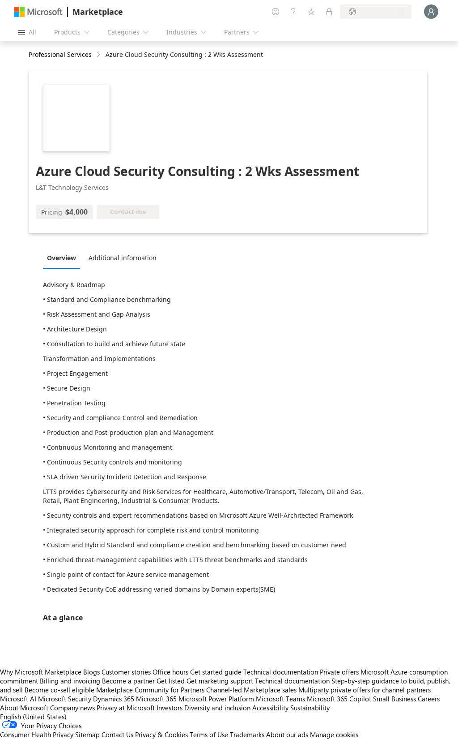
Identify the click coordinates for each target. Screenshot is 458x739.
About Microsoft (24, 707)
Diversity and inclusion (217, 707)
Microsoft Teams (280, 698)
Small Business (394, 698)
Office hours (170, 671)
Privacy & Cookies (161, 734)
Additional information (123, 257)
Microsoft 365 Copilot (339, 698)
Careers (429, 698)
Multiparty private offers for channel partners (364, 689)
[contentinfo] (99, 55)
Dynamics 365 (113, 698)
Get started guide (216, 671)
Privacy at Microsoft (126, 707)
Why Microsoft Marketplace (40, 671)
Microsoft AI (18, 698)
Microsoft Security (64, 698)
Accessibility (270, 707)
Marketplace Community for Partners (150, 689)
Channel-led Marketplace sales (251, 689)
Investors (169, 707)
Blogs (91, 671)
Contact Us (117, 734)
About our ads (287, 734)
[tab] (64, 257)
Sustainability (310, 707)
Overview (61, 257)
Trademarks (247, 734)
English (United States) (33, 716)
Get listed (171, 680)
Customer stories (126, 671)
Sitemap (87, 734)
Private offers (339, 671)
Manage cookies (334, 734)
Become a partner (128, 680)
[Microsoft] (38, 12)
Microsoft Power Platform (216, 698)
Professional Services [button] (60, 54)
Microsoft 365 (156, 698)
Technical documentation (280, 671)
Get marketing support (220, 680)
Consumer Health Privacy (36, 734)
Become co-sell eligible (59, 689)
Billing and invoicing (70, 680)
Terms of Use (209, 734)
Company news (72, 707)
